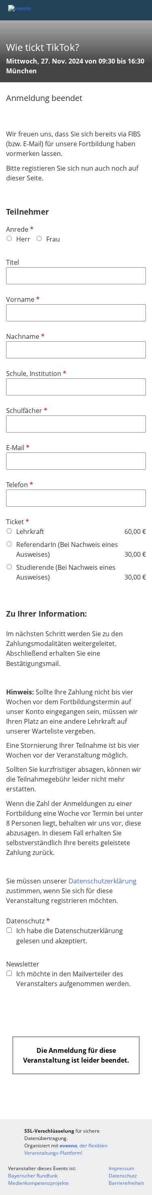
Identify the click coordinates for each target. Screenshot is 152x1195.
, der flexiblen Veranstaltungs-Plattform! (65, 1149)
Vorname (22, 299)
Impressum (121, 1168)
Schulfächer (26, 410)
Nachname (24, 336)
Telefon (19, 484)
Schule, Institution (35, 373)
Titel (12, 262)
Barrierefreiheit (126, 1183)
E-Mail (17, 447)
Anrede (19, 229)
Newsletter (22, 964)
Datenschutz (27, 920)
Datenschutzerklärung (103, 880)
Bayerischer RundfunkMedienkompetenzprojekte (38, 1179)
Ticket (17, 521)
